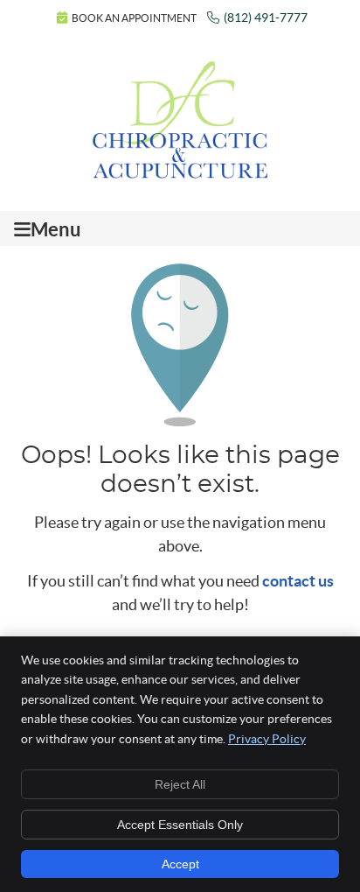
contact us (298, 581)
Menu (56, 229)
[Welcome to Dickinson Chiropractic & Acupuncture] (180, 173)
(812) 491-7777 (266, 18)
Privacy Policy (267, 739)
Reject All (180, 784)
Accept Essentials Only (180, 825)
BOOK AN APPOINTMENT (134, 18)
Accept (180, 864)
